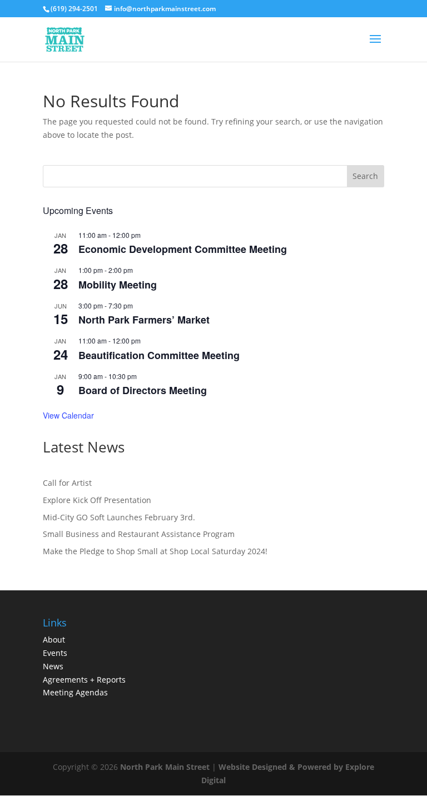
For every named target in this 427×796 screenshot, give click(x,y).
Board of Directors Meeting (142, 390)
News (53, 666)
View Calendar (68, 415)
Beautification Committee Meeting (159, 355)
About (54, 639)
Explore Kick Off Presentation (97, 500)
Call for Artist (67, 482)
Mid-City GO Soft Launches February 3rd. (119, 517)
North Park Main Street (165, 767)
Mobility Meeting (117, 284)
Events (55, 653)
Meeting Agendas (75, 692)
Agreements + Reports (84, 679)
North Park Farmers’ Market (144, 319)
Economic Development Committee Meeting (182, 249)
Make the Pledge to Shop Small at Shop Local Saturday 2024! (155, 551)
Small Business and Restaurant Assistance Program (139, 534)
